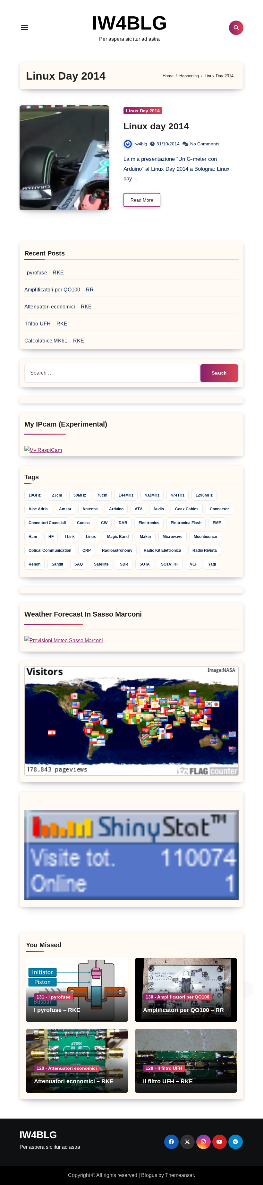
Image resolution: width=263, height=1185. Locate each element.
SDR (124, 564)
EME (217, 523)
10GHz (35, 495)
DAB (123, 523)
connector (219, 509)
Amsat (65, 509)
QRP (86, 550)
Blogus (149, 1175)
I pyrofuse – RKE (44, 272)
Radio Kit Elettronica (162, 550)
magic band (118, 536)
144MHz (126, 495)
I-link (70, 536)
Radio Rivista (204, 550)
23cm (57, 495)
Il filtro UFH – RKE (46, 323)
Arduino (116, 509)
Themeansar (179, 1175)
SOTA (145, 564)
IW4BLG (129, 23)
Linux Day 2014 (143, 110)
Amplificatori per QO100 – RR (59, 289)
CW (104, 523)
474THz (177, 495)
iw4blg (140, 143)
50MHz (79, 495)
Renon (34, 564)
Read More (142, 200)
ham (33, 536)
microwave (172, 536)
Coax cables (187, 509)
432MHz (152, 495)
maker (145, 536)
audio (158, 509)
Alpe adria (38, 509)
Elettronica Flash (186, 523)
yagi (212, 564)
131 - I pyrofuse (54, 996)
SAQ (78, 564)
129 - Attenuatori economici (67, 1068)
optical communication (50, 550)
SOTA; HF (170, 564)
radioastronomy (117, 550)
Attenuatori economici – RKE (58, 306)
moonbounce (205, 536)
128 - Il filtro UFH (164, 1068)
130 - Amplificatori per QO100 (177, 996)
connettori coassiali (47, 523)
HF (51, 536)
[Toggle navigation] (25, 27)
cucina (83, 523)
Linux (91, 536)
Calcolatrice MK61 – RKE (54, 340)
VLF (193, 564)
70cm (102, 495)
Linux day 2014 (156, 126)
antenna (90, 509)
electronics (149, 523)
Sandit (57, 564)
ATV (138, 509)
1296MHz (204, 495)
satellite (101, 564)
